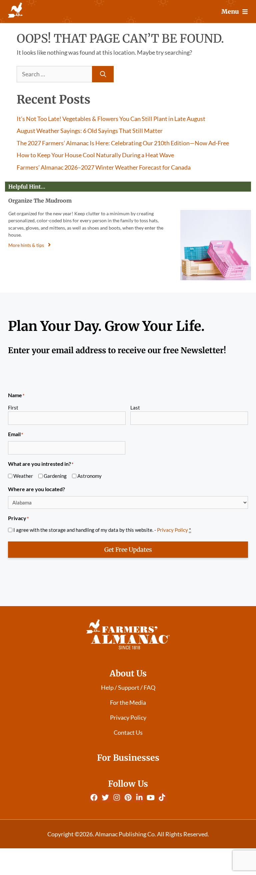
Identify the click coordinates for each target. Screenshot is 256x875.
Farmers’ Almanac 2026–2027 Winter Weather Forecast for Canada (104, 167)
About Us (128, 673)
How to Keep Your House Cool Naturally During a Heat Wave (95, 155)
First (13, 408)
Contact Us (128, 732)
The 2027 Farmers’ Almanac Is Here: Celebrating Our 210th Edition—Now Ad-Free (123, 143)
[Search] (103, 74)
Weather (23, 476)
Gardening (55, 476)
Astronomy (89, 476)
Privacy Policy (172, 530)
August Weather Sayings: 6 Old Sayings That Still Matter (90, 130)
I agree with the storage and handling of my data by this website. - (102, 530)
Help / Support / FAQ (128, 687)
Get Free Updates (128, 549)
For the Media (128, 702)
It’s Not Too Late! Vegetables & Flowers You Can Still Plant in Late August (111, 118)
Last (135, 408)
